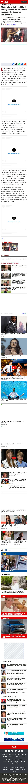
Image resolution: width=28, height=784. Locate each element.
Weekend (5, 756)
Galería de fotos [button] (11, 24)
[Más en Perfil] (8, 550)
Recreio (11, 764)
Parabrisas (11, 756)
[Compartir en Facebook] (13, 64)
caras (14, 597)
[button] (14, 36)
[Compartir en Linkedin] (22, 64)
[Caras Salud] (14, 734)
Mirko (3, 258)
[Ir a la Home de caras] (6, 2)
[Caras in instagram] (6, 751)
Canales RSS (6, 767)
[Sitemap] (22, 751)
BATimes (23, 756)
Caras (15, 759)
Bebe (14, 258)
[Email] (25, 64)
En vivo (24, 1)
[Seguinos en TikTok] (16, 751)
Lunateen (17, 756)
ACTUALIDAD (3, 4)
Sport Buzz (24, 762)
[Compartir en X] (16, 64)
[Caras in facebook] (9, 751)
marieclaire (14, 575)
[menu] (2, 2)
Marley (8, 258)
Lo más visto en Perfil (9, 696)
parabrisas (14, 618)
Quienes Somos (14, 767)
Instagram (19, 258)
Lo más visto (6, 661)
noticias (14, 554)
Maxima (16, 764)
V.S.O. (2, 238)
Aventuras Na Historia (6, 762)
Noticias (11, 754)
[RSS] (19, 751)
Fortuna (24, 754)
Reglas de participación (19, 769)
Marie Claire (18, 754)
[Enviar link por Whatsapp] (19, 64)
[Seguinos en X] (12, 751)
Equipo (11, 769)
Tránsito (14, 771)
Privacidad (5, 769)
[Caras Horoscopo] (14, 740)
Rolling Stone (17, 762)
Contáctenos (22, 767)
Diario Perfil (5, 754)
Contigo (20, 759)
